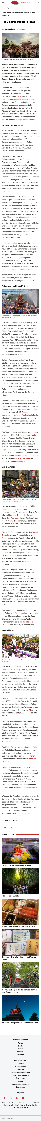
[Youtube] (23, 1098)
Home (3, 8)
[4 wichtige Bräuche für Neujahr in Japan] (20, 912)
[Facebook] (5, 828)
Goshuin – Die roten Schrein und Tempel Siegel (19, 958)
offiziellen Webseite (22, 458)
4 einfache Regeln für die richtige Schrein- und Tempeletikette (20, 990)
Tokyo (19, 96)
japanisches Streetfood (14, 173)
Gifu (30, 709)
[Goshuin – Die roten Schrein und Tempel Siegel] (20, 942)
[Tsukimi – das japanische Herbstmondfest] (20, 1008)
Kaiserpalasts (30, 435)
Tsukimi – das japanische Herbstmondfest (20, 1022)
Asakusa (14, 517)
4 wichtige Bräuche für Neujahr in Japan (19, 926)
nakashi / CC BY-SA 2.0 (11, 317)
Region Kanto (27, 415)
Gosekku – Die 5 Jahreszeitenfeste (16, 865)
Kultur (18, 8)
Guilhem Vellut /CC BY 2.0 (15, 501)
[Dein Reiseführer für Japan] (20, 2)
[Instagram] (11, 1098)
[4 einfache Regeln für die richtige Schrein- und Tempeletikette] (20, 975)
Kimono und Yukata (10, 895)
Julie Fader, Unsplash (26, 59)
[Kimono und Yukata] (20, 881)
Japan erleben (11, 8)
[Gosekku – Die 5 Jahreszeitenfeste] (20, 851)
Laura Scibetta (10, 29)
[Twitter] (12, 828)
